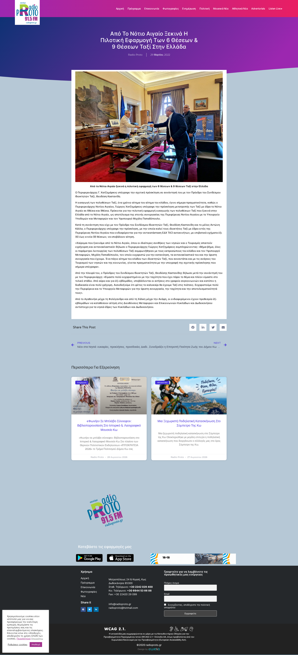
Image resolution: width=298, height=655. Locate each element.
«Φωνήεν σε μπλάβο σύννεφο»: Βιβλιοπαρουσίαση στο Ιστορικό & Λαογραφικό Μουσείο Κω (109, 425)
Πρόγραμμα (134, 8)
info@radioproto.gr (120, 604)
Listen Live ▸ (275, 8)
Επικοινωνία (151, 8)
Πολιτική (204, 8)
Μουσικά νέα (220, 8)
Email (166, 594)
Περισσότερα (24, 638)
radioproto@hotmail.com (124, 607)
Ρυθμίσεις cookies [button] (17, 644)
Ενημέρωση (189, 8)
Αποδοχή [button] (36, 644)
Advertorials (258, 8)
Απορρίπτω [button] (37, 638)
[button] (192, 327)
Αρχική (120, 8)
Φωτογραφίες (171, 8)
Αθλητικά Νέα (240, 8)
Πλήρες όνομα (171, 583)
